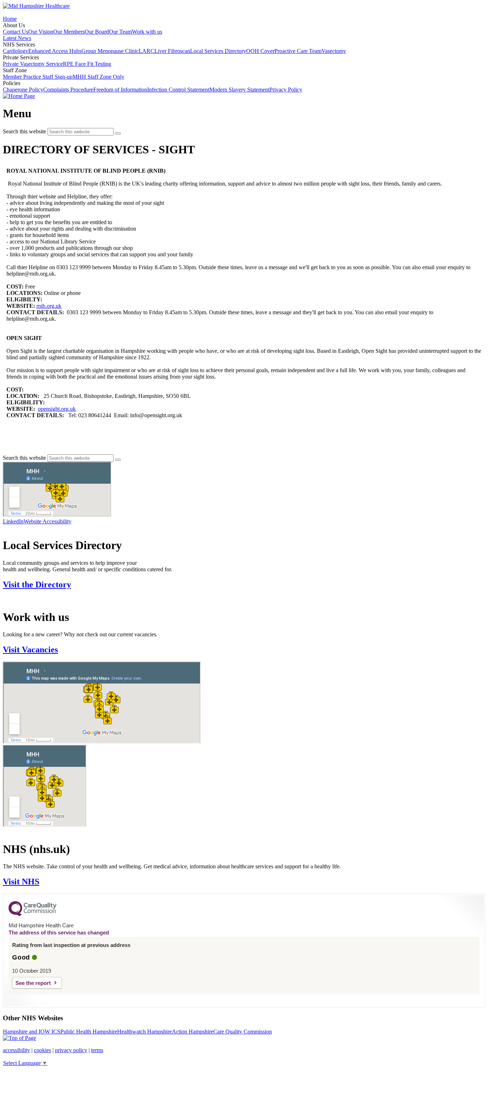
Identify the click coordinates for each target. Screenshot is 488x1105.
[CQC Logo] (32, 914)
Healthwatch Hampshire (144, 1031)
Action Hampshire (192, 1031)
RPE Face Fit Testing (87, 64)
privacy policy (71, 1050)
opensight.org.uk (57, 409)
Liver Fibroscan (172, 51)
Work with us (147, 32)
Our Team (120, 32)
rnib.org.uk (48, 306)
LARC (146, 51)
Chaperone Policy (23, 90)
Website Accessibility (47, 521)
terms (97, 1050)
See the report (33, 983)
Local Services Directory (218, 51)
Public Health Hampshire (88, 1031)
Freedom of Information (120, 90)
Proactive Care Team (298, 51)
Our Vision (40, 32)
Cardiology (15, 51)
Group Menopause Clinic (110, 51)
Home (10, 19)
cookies (42, 1050)
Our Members (69, 32)
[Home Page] (19, 96)
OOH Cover (260, 51)
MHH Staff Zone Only (98, 77)
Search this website (24, 131)
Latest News (17, 38)
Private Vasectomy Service (33, 64)
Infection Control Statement (178, 90)
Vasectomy (334, 51)
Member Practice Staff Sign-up (38, 77)
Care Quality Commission (242, 1031)
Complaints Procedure (68, 90)
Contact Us (15, 32)
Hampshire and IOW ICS (31, 1031)
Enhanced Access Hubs (54, 51)
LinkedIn (13, 521)
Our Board (97, 32)
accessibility (16, 1050)
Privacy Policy (285, 90)
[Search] (118, 133)
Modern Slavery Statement (239, 90)
